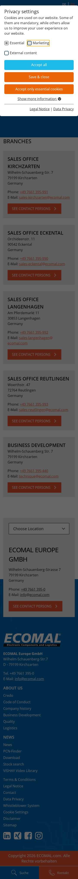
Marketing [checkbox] (41, 43)
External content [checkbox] (23, 52)
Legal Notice (40, 109)
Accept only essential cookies (39, 89)
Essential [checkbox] (17, 43)
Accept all (39, 64)
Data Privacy (63, 109)
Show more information (37, 98)
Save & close (39, 77)
